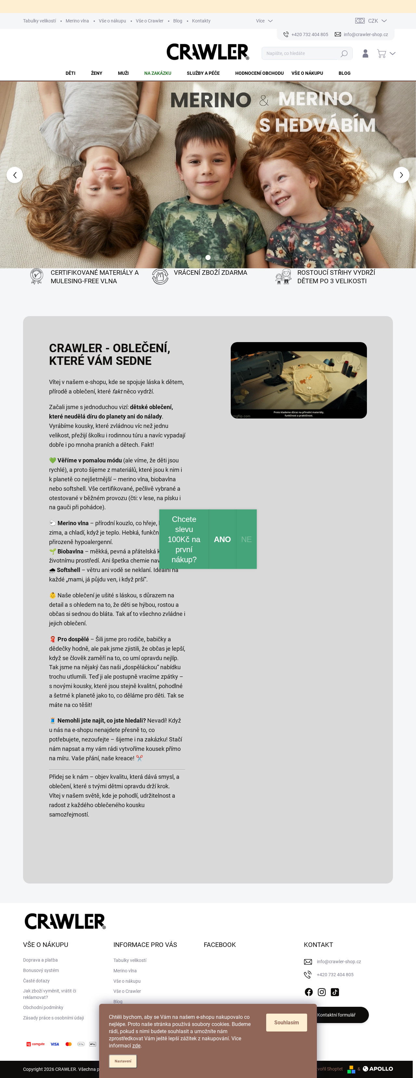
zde (136, 1046)
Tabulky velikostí (39, 20)
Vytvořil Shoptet (327, 1068)
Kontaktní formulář (336, 1015)
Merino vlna (77, 20)
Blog (177, 20)
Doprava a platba (40, 960)
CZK (373, 21)
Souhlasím (286, 1022)
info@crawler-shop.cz (339, 961)
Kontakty (201, 20)
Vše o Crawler (149, 20)
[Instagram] (322, 991)
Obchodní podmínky (43, 1007)
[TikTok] (335, 991)
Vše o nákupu (112, 20)
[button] (16, 175)
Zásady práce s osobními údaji (53, 1017)
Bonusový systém (41, 970)
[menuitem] (74, 73)
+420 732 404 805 (335, 974)
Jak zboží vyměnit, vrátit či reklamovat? (49, 994)
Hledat (344, 53)
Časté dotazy (36, 980)
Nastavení (123, 1061)
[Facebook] (309, 991)
